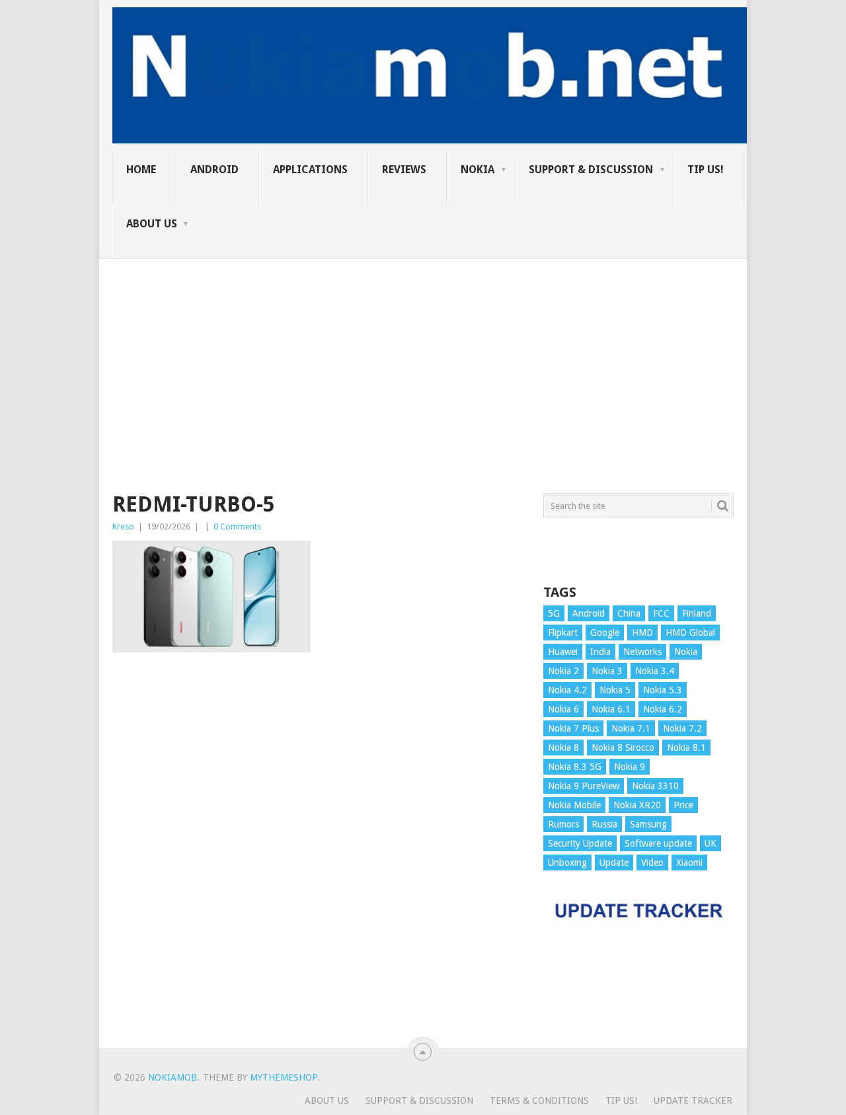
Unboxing (567, 862)
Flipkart (563, 632)
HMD (642, 632)
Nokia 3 (607, 671)
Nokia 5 (615, 690)
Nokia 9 (629, 766)
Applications (310, 169)
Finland (696, 613)
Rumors (563, 824)
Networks (642, 651)
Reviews (404, 169)
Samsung (648, 824)
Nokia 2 (563, 671)
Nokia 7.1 (630, 728)
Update (614, 862)
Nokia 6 (563, 709)
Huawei (563, 651)
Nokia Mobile (574, 805)
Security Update (580, 843)
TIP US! (705, 169)
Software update (658, 843)
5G (554, 613)
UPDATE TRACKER (693, 1100)
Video (652, 862)
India (600, 651)
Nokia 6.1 (611, 709)
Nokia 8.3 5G (574, 766)
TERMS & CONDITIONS (539, 1100)
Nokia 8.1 (686, 747)
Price (683, 805)
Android (214, 169)
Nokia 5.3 (662, 690)
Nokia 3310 (655, 786)
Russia (604, 824)
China (628, 613)
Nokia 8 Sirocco (623, 747)
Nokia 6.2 (662, 709)
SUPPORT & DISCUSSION (591, 169)
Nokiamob (172, 1077)
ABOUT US (151, 223)
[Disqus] (317, 856)
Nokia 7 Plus (573, 728)
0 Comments (237, 526)
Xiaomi (689, 862)
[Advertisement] (423, 351)
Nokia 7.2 (682, 728)
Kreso (123, 526)
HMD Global (690, 632)
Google (604, 632)
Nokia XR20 (637, 805)
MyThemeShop (283, 1077)
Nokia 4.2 (567, 690)
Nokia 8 (563, 747)
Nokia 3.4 (654, 671)
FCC (661, 613)
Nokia (477, 169)
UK (710, 843)
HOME (141, 169)
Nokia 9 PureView (583, 786)
